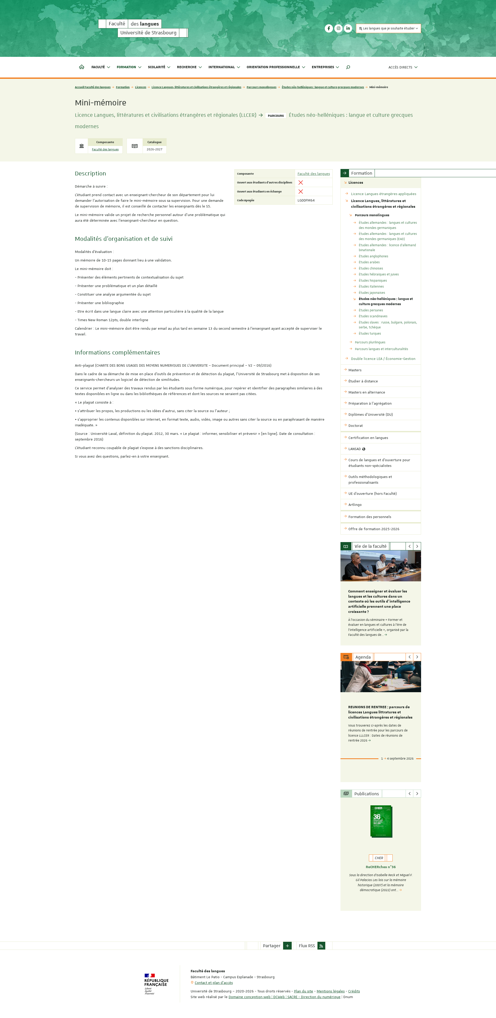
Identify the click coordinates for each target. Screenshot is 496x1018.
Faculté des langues (105, 149)
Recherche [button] (187, 67)
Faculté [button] (98, 67)
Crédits (354, 991)
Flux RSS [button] (307, 945)
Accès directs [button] (400, 67)
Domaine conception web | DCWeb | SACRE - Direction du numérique (284, 996)
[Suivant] (417, 546)
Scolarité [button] (156, 67)
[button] (348, 67)
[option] (380, 597)
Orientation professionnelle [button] (273, 67)
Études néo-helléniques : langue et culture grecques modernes (323, 87)
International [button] (221, 67)
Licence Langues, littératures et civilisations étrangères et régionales (196, 87)
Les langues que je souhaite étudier (388, 28)
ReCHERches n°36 (381, 867)
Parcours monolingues (261, 87)
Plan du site (303, 991)
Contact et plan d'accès (214, 982)
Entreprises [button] (323, 67)
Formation (123, 87)
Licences (140, 87)
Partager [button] (272, 945)
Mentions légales (331, 991)
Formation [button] (126, 67)
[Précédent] (410, 546)
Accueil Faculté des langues (93, 87)
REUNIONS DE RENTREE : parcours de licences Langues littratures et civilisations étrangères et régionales (380, 712)
